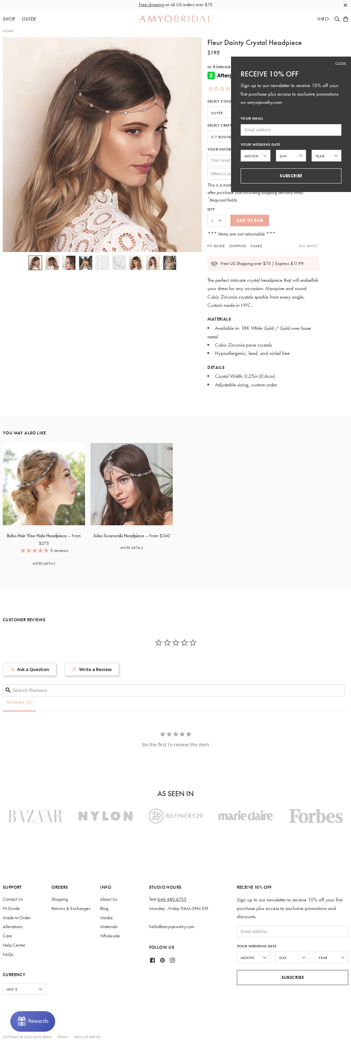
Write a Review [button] (95, 669)
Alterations (13, 927)
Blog (104, 908)
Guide (29, 19)
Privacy (63, 1037)
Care (7, 936)
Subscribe (292, 977)
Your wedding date (257, 946)
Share (256, 245)
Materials (109, 927)
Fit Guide (216, 245)
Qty (211, 209)
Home (8, 30)
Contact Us (13, 899)
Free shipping (151, 5)
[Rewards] (32, 1021)
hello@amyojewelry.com (171, 927)
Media (106, 918)
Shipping (237, 245)
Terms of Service (87, 1037)
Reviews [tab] (15, 702)
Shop (9, 19)
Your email (252, 118)
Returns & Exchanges (70, 908)
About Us (108, 899)
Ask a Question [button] (33, 669)
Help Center (14, 945)
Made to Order (17, 918)
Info (323, 19)
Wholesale (110, 936)
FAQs (8, 954)
